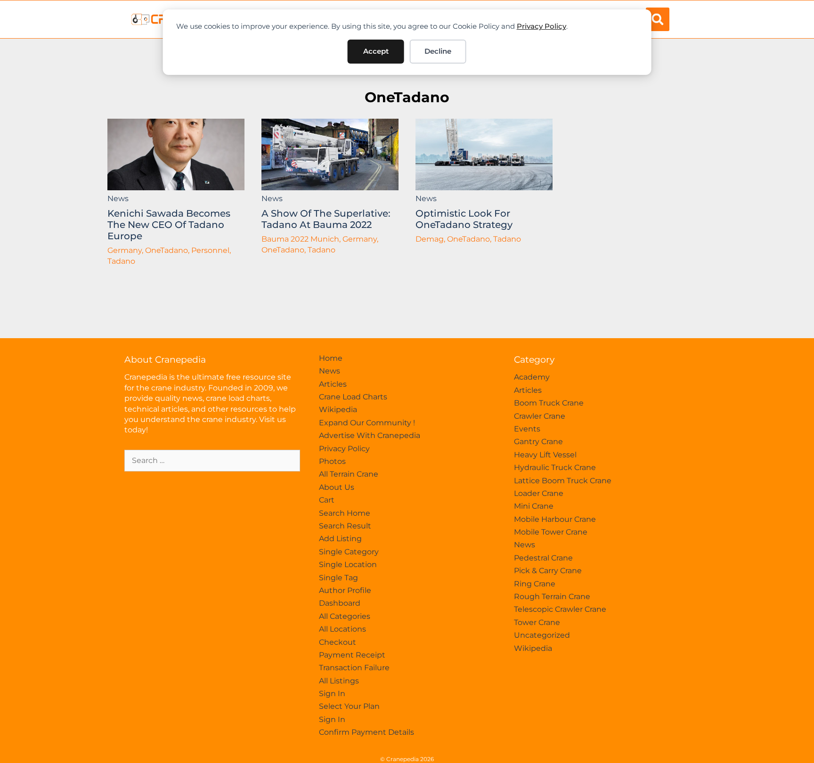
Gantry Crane (538, 441)
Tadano (121, 261)
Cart (326, 499)
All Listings (339, 680)
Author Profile (345, 590)
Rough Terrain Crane (552, 596)
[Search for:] (212, 460)
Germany (124, 250)
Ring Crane (534, 583)
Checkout (337, 642)
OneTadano (407, 97)
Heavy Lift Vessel (545, 454)
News (118, 198)
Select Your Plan (349, 706)
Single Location (348, 564)
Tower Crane (537, 622)
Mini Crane (534, 506)
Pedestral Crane (543, 557)
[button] (657, 19)
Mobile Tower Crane (550, 532)
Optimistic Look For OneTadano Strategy (464, 219)
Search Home (344, 513)
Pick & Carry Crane (548, 570)
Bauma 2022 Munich (300, 239)
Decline (437, 51)
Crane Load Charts (353, 396)
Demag (429, 239)
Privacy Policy (541, 26)
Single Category (349, 551)
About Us (336, 487)
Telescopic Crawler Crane (560, 609)
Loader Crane (538, 493)
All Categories (344, 616)
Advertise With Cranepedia (369, 435)
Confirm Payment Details (366, 732)
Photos (332, 461)
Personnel (210, 250)
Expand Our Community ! (367, 422)
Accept (376, 51)
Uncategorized (542, 635)
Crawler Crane (539, 416)
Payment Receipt (352, 654)
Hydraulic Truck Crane (555, 467)
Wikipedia (338, 409)
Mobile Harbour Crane (555, 519)
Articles (333, 384)
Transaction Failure (354, 667)
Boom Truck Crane (549, 402)
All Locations (342, 629)
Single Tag (338, 577)
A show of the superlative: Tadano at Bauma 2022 (326, 219)
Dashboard (339, 603)
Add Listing (340, 538)
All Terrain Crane (348, 474)
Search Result (345, 525)
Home (330, 358)
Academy (532, 377)
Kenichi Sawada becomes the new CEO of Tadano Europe (168, 225)
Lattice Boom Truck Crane (562, 480)
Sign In (332, 693)
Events (527, 428)
